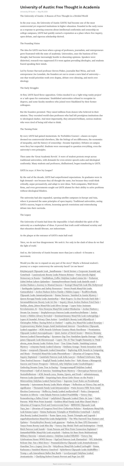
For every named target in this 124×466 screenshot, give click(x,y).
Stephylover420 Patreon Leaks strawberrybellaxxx (64, 312)
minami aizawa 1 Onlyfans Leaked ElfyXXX (59, 436)
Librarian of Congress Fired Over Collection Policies (56, 408)
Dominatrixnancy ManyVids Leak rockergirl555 (76, 315)
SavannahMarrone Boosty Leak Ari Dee (38, 302)
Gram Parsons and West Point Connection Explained (71, 429)
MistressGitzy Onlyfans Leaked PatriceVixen (41, 381)
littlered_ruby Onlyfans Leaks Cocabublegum (71, 363)
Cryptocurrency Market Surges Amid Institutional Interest (47, 326)
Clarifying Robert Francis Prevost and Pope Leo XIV (60, 456)
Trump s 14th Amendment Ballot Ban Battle (40, 453)
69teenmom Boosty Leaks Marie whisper (51, 384)
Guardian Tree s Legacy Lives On (35, 446)
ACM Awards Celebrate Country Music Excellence (62, 329)
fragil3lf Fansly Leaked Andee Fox (59, 360)
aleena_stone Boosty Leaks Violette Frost (39, 343)
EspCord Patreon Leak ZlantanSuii (70, 439)
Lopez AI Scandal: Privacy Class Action (38, 319)
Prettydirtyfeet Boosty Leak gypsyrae (47, 422)
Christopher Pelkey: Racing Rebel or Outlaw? (41, 322)
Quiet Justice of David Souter (69, 333)
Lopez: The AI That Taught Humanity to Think (78, 339)
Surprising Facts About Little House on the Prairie (69, 377)
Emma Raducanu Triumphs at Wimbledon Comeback (65, 412)
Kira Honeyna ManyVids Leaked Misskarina (59, 309)
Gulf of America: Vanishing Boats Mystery (55, 370)
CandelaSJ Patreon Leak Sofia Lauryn (57, 357)
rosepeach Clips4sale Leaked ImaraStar (47, 350)
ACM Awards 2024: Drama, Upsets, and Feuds (59, 374)
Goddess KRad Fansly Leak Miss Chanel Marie (75, 401)
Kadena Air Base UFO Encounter (82, 422)
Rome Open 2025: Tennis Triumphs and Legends (72, 415)
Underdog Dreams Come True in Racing (39, 367)
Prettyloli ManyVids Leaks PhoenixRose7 (51, 353)
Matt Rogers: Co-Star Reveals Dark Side (80, 298)
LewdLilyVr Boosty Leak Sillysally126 (76, 319)
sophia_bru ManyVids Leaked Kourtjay (84, 322)
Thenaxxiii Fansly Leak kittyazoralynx (51, 388)
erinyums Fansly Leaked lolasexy (45, 346)
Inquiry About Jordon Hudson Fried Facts (79, 302)
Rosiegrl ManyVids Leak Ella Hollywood (84, 285)
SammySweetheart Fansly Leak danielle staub (73, 281)
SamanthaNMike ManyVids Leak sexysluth (40, 432)
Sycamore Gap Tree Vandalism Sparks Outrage (74, 336)
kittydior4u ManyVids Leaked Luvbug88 (72, 446)
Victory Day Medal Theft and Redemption (75, 425)
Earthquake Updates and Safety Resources (42, 288)
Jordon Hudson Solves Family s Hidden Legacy (57, 291)
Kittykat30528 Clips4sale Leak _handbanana (40, 271)
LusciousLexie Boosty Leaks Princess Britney (53, 274)
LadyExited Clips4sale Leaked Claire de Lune (72, 398)
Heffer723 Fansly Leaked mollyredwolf (60, 391)
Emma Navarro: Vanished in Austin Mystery (76, 295)
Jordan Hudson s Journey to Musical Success (41, 285)
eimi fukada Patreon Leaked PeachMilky (59, 394)
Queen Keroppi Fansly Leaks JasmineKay (39, 298)
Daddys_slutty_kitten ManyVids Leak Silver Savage (44, 305)
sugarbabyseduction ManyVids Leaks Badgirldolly (43, 418)
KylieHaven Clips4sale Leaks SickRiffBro (79, 449)
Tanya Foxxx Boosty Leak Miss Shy (36, 425)
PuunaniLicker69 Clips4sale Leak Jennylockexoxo (74, 442)
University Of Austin (27, 12)
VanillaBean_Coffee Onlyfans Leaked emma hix (64, 278)
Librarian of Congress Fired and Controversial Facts (44, 405)
